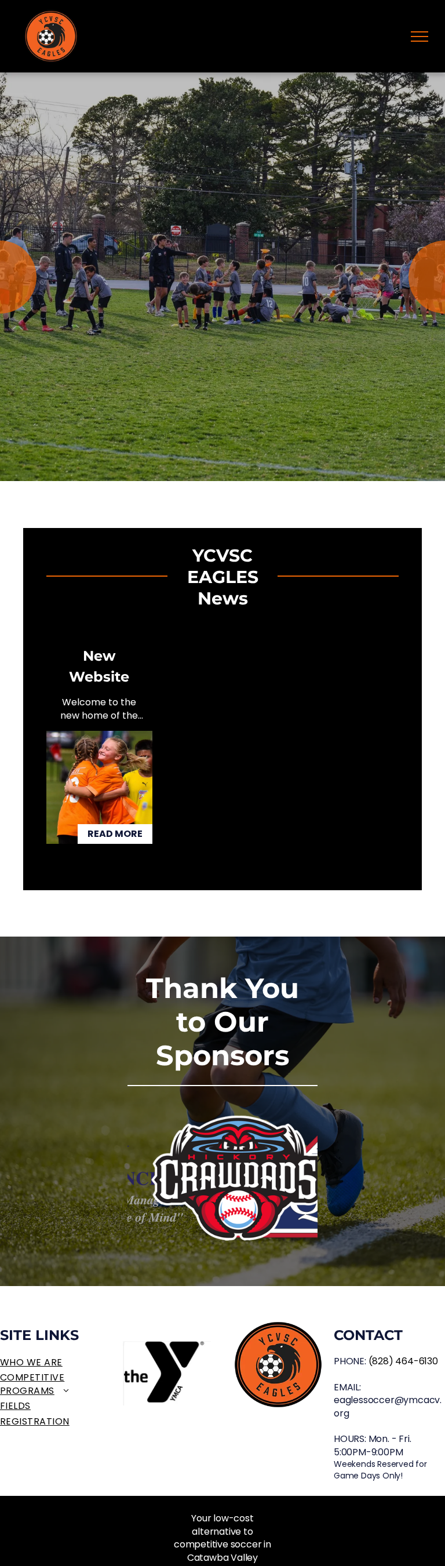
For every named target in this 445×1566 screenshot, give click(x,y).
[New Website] (99, 787)
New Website (99, 666)
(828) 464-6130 (403, 1361)
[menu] (419, 36)
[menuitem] (55, 1362)
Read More (115, 833)
